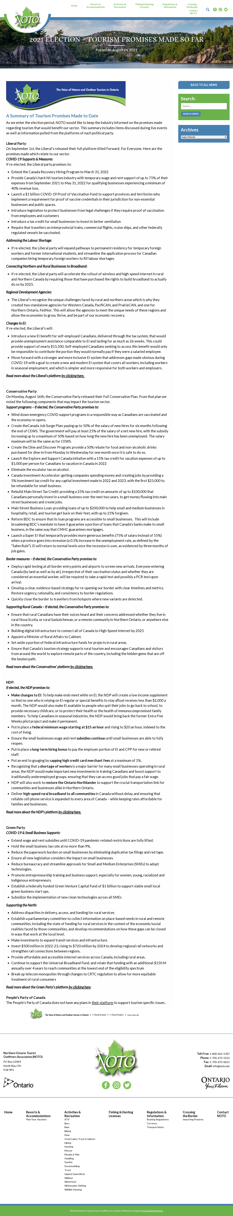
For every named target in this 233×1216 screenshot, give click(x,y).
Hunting (68, 1146)
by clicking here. (73, 376)
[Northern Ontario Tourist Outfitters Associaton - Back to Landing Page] (27, 18)
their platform (102, 1003)
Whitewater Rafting (75, 1185)
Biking (67, 1131)
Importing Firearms (193, 1119)
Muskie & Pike (71, 1154)
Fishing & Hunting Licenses (144, 5)
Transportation (155, 1127)
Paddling (69, 1158)
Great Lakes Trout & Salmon (79, 1138)
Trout (67, 1170)
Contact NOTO (193, 12)
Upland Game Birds (74, 1174)
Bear (67, 1127)
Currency (152, 1123)
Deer (67, 1135)
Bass (67, 1123)
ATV (66, 1119)
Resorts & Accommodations (95, 5)
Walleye (68, 1177)
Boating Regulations (158, 1119)
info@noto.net (221, 1066)
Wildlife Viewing (73, 1189)
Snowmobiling (72, 1166)
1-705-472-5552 (220, 1057)
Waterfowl (70, 1181)
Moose (68, 1150)
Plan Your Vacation (36, 1119)
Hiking (67, 1142)
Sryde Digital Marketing (152, 1210)
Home (74, 5)
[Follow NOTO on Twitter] (226, 9)
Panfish (68, 1162)
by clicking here (80, 987)
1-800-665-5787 (220, 1053)
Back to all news (204, 84)
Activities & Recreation (120, 5)
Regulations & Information (170, 5)
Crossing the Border (192, 5)
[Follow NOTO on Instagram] (220, 9)
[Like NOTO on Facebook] (215, 9)
